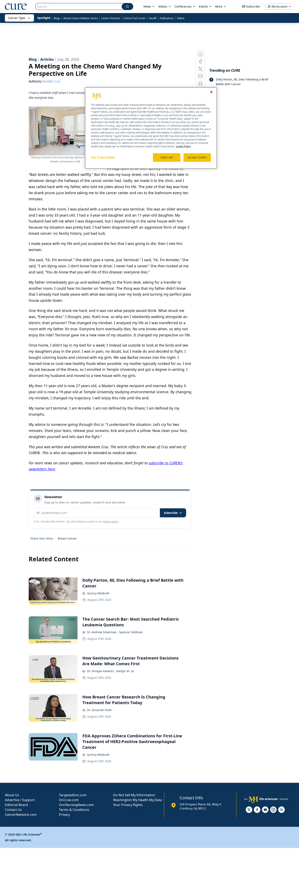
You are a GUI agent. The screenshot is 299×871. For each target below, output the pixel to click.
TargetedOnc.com (73, 795)
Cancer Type (16, 18)
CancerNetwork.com (21, 814)
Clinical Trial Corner (134, 18)
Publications (167, 18)
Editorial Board (16, 805)
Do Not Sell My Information (134, 795)
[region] (151, 128)
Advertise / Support (20, 800)
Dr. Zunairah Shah (99, 710)
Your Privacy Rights (128, 805)
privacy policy (110, 521)
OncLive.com (69, 800)
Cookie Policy (183, 146)
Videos (180, 18)
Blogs (57, 18)
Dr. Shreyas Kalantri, (101, 671)
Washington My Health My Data (137, 800)
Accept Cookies (197, 157)
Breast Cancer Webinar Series (80, 18)
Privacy (64, 814)
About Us (12, 795)
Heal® (152, 18)
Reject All (167, 157)
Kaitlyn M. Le (125, 671)
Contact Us (13, 809)
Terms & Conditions (74, 809)
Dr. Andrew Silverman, (102, 632)
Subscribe (171, 513)
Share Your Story (41, 538)
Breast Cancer (67, 538)
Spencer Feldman (131, 632)
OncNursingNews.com (76, 805)
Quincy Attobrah (98, 593)
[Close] (211, 92)
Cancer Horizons (110, 18)
